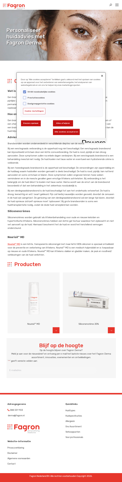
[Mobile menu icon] (117, 5)
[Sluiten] (102, 76)
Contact (11, 464)
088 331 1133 (16, 410)
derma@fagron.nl (16, 415)
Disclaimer (12, 453)
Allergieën (70, 421)
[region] (61, 107)
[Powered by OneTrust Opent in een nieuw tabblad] (93, 141)
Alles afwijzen (63, 123)
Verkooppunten (72, 432)
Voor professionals (74, 437)
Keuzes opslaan (30, 123)
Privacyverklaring (15, 448)
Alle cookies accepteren (66, 132)
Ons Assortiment (73, 426)
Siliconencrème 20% (89, 324)
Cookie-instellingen (34, 111)
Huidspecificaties (73, 416)
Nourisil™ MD (14, 244)
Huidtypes (70, 410)
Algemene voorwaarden (18, 458)
